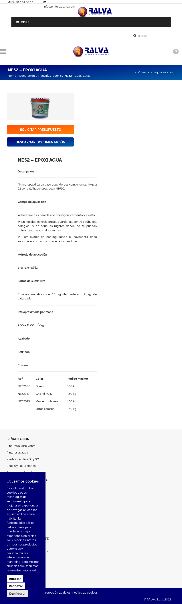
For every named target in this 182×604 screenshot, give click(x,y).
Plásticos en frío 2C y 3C (23, 459)
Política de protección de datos (49, 592)
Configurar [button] (17, 593)
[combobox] (152, 35)
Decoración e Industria (34, 75)
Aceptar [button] (15, 579)
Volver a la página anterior (155, 72)
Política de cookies (84, 592)
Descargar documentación (40, 142)
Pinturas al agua (17, 452)
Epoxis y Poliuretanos (21, 465)
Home (12, 75)
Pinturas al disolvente (21, 446)
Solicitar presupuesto (40, 129)
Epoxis (57, 75)
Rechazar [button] (16, 586)
